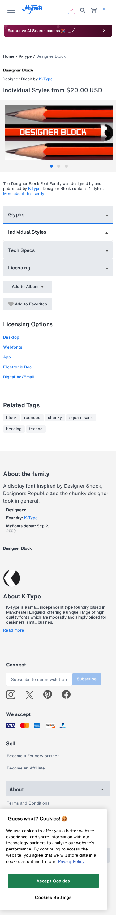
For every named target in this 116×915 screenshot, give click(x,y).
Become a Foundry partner (33, 756)
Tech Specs (21, 250)
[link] (93, 10)
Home (9, 56)
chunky (55, 417)
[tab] (51, 166)
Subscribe (87, 679)
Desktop (11, 337)
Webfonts (12, 347)
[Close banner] (104, 31)
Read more (13, 630)
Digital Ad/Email (18, 377)
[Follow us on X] (32, 694)
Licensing (19, 267)
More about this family (23, 193)
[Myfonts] (32, 12)
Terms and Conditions (28, 803)
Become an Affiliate (26, 768)
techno (36, 428)
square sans (81, 417)
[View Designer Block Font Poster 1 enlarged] (59, 132)
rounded (32, 417)
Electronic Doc (17, 367)
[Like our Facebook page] (69, 694)
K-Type (25, 56)
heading (14, 428)
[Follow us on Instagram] (13, 694)
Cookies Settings (53, 897)
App (7, 357)
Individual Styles (27, 232)
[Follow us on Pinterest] (50, 694)
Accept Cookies (53, 881)
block (11, 417)
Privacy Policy (71, 861)
